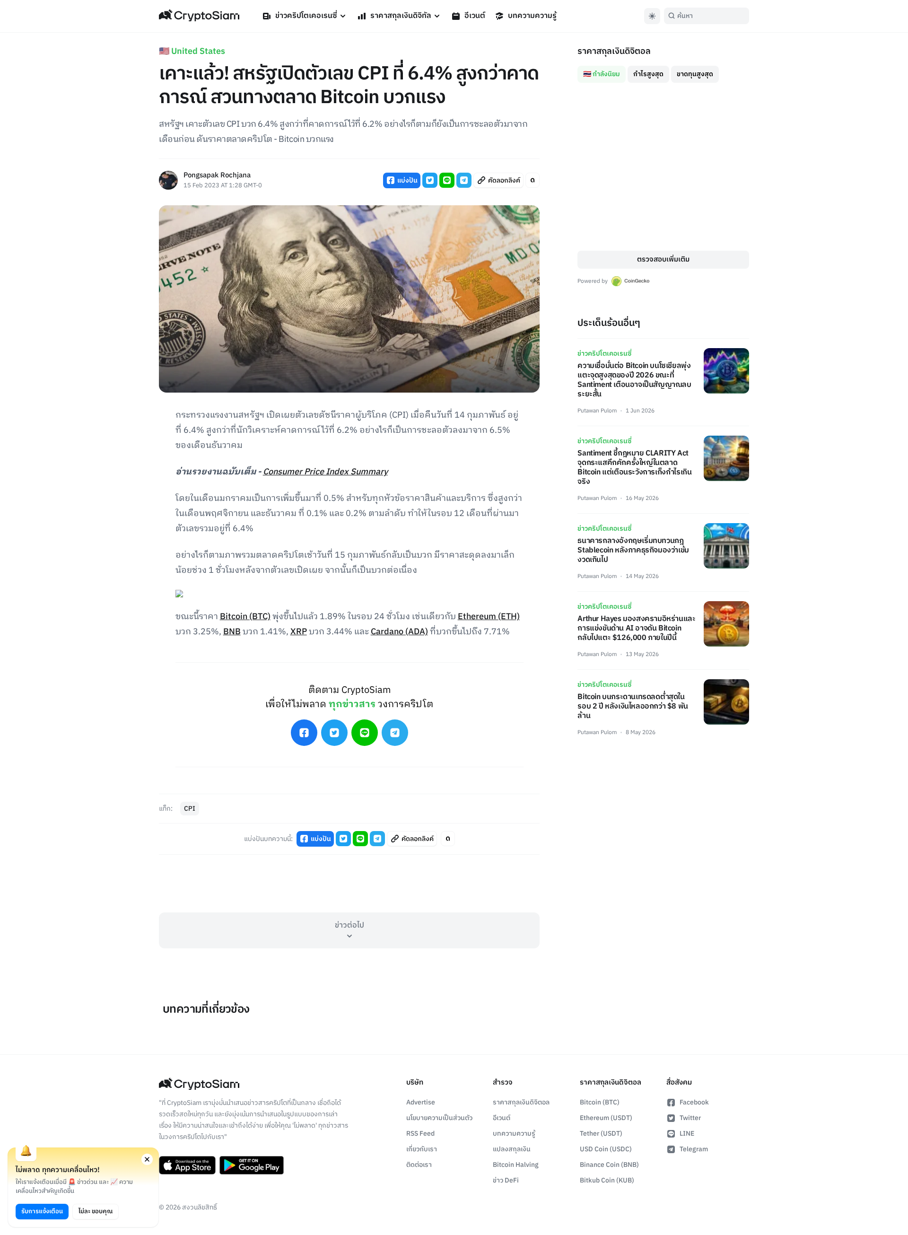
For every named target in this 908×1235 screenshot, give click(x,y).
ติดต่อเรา (419, 1165)
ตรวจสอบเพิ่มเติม (663, 259)
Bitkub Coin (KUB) (607, 1180)
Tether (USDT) (601, 1134)
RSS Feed (420, 1134)
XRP (298, 632)
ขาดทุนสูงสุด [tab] (695, 74)
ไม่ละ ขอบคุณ (96, 1211)
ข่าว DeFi (506, 1180)
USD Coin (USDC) (606, 1149)
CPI (189, 808)
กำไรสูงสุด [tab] (648, 74)
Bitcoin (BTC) (245, 617)
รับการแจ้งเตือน (42, 1211)
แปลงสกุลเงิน (512, 1149)
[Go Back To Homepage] (199, 16)
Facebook (694, 1102)
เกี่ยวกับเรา (421, 1149)
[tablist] (663, 70)
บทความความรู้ (532, 15)
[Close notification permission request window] (147, 1159)
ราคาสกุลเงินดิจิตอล (521, 1102)
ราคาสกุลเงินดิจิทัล (400, 15)
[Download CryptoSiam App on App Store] (187, 1165)
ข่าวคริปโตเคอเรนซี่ (306, 15)
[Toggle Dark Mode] (652, 16)
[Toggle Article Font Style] (532, 180)
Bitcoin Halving (516, 1165)
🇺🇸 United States (192, 51)
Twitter (690, 1118)
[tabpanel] (663, 167)
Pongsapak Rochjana (217, 175)
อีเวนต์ (474, 15)
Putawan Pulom (597, 410)
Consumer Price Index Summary (325, 472)
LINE (687, 1134)
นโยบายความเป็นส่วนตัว (439, 1118)
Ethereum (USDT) (606, 1118)
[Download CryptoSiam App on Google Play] (251, 1165)
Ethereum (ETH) (489, 617)
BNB (232, 632)
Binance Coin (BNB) (609, 1165)
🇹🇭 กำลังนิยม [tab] (601, 74)
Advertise (420, 1102)
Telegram (694, 1149)
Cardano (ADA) (399, 632)
